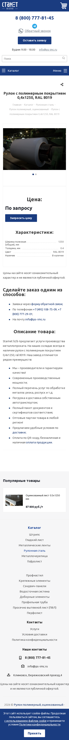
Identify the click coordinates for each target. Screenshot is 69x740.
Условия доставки (34, 634)
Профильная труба (35, 602)
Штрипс (34, 534)
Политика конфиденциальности (34, 639)
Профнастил (34, 575)
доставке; (19, 432)
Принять (34, 733)
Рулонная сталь (34, 550)
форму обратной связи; (47, 304)
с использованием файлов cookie (25, 720)
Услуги (34, 629)
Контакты (34, 622)
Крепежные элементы (34, 580)
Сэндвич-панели (34, 586)
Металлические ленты (34, 545)
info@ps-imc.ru (48, 49)
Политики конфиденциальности (39, 724)
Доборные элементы (34, 596)
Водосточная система (34, 591)
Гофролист (34, 561)
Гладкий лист (34, 539)
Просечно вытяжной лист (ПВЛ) (34, 607)
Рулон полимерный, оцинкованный (38, 704)
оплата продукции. (39, 442)
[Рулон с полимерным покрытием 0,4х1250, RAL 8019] (34, 151)
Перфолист (34, 612)
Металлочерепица (35, 556)
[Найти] (63, 58)
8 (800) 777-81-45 (34, 18)
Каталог (34, 527)
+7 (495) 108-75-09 (45, 309)
